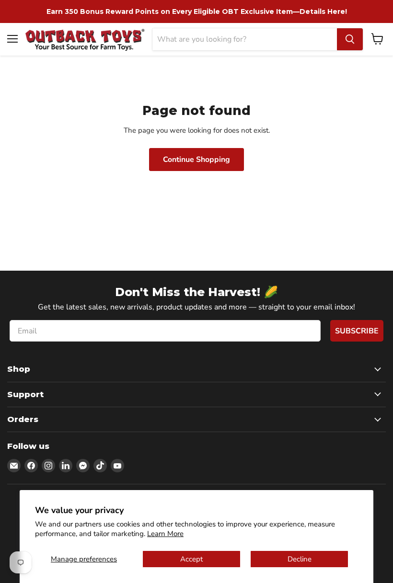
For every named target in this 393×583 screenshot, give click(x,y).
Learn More (165, 533)
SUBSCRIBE (357, 331)
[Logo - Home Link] (85, 39)
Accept (191, 559)
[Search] (350, 39)
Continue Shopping (196, 159)
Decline (300, 559)
